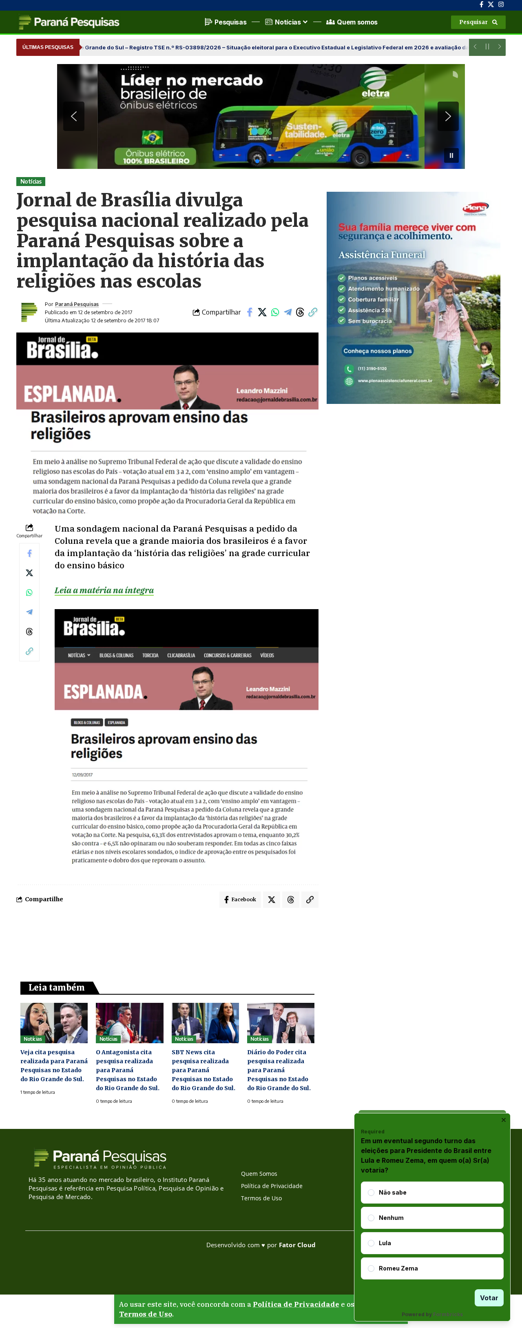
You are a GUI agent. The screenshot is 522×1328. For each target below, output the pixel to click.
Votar (489, 1298)
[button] (478, 22)
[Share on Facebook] (249, 312)
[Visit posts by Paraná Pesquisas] (28, 312)
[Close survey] (503, 1119)
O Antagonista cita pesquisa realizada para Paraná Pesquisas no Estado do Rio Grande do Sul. (127, 1070)
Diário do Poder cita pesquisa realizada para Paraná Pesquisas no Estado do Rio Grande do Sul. (279, 1070)
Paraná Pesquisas (77, 304)
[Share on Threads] (300, 312)
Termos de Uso (145, 1314)
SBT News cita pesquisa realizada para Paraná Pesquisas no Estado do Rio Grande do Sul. (203, 1070)
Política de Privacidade (296, 1304)
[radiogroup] (432, 1230)
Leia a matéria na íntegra (104, 590)
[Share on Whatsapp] (275, 312)
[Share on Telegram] (287, 312)
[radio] (371, 1192)
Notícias (31, 181)
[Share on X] (262, 312)
